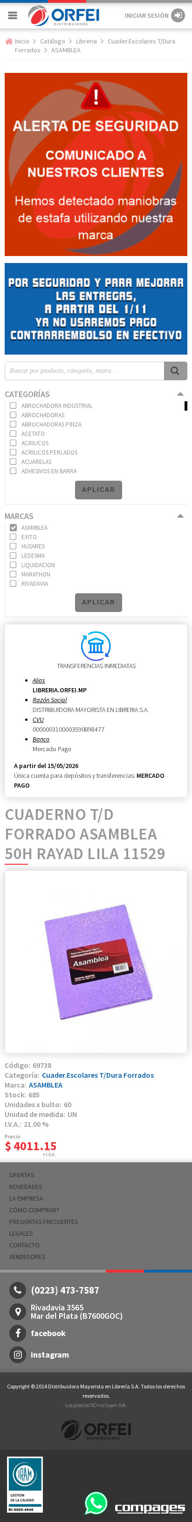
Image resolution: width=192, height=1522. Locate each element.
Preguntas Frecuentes (43, 1221)
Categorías (27, 394)
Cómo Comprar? (34, 1210)
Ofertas (21, 1175)
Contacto (24, 1245)
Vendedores (27, 1256)
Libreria (86, 41)
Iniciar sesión (147, 15)
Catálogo (52, 41)
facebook (48, 1333)
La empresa (26, 1198)
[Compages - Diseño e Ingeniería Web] (150, 1508)
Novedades (25, 1186)
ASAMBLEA (66, 50)
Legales (21, 1233)
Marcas (19, 516)
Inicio (22, 41)
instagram (50, 1354)
